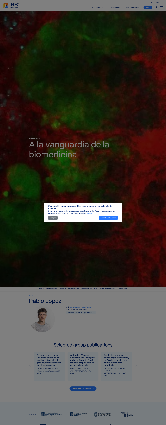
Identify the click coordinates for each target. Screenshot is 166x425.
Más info (90, 213)
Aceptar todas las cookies (108, 218)
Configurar (52, 218)
